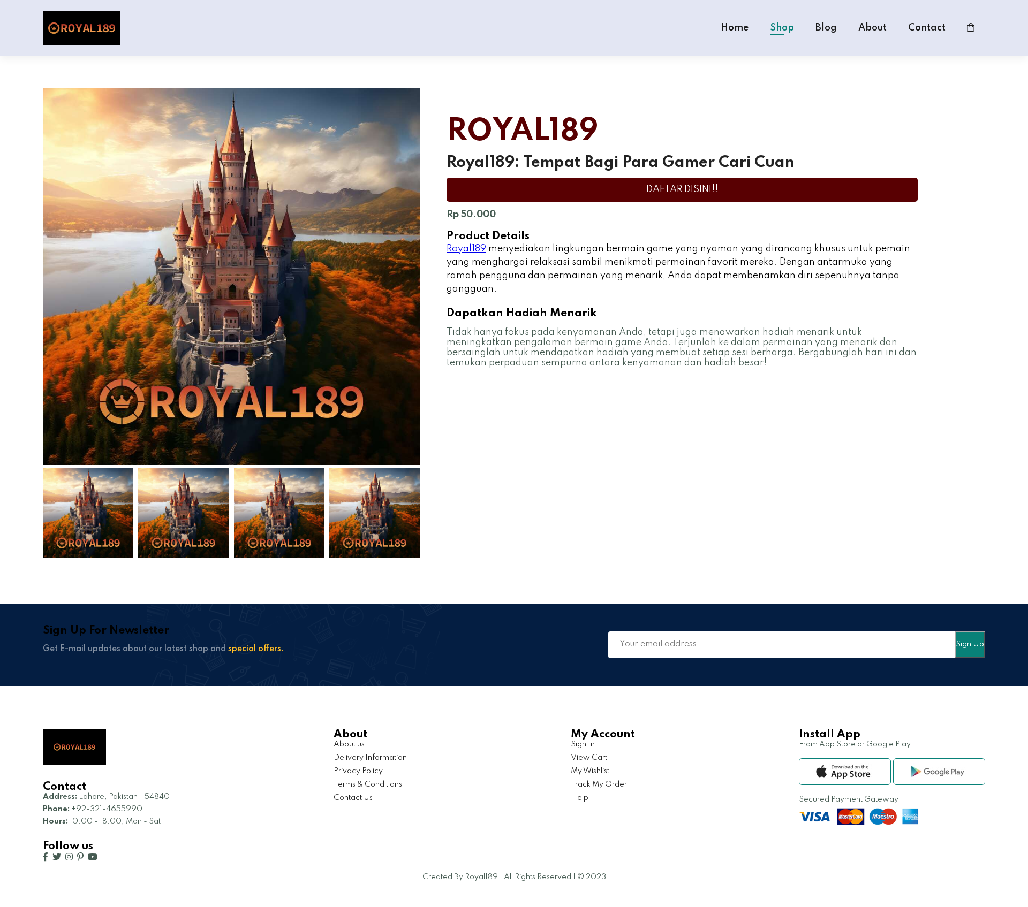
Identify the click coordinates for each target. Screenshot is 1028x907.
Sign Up (970, 644)
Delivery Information (370, 757)
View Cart (589, 757)
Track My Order (599, 784)
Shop (782, 28)
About (872, 28)
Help (579, 798)
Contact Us (353, 798)
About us (349, 744)
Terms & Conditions (368, 784)
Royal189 (466, 249)
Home (735, 28)
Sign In (583, 744)
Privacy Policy (358, 771)
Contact (927, 28)
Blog (826, 28)
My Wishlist (590, 771)
